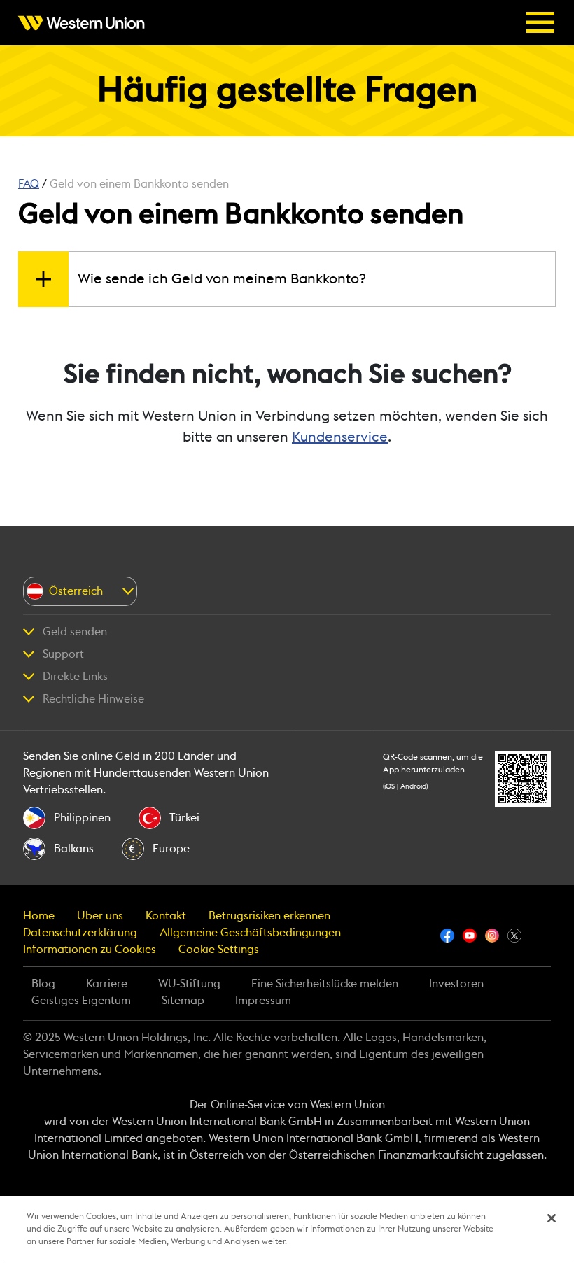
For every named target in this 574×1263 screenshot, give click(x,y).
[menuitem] (85, 23)
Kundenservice (340, 437)
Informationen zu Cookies (89, 949)
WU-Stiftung (189, 983)
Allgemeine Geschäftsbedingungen (250, 932)
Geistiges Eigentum (81, 1000)
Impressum (263, 1000)
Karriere (106, 983)
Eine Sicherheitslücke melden (324, 983)
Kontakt (166, 916)
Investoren (456, 983)
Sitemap (183, 1000)
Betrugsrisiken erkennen (269, 916)
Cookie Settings (218, 949)
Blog (43, 983)
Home (39, 916)
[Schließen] (551, 1218)
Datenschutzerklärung (80, 932)
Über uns (100, 916)
